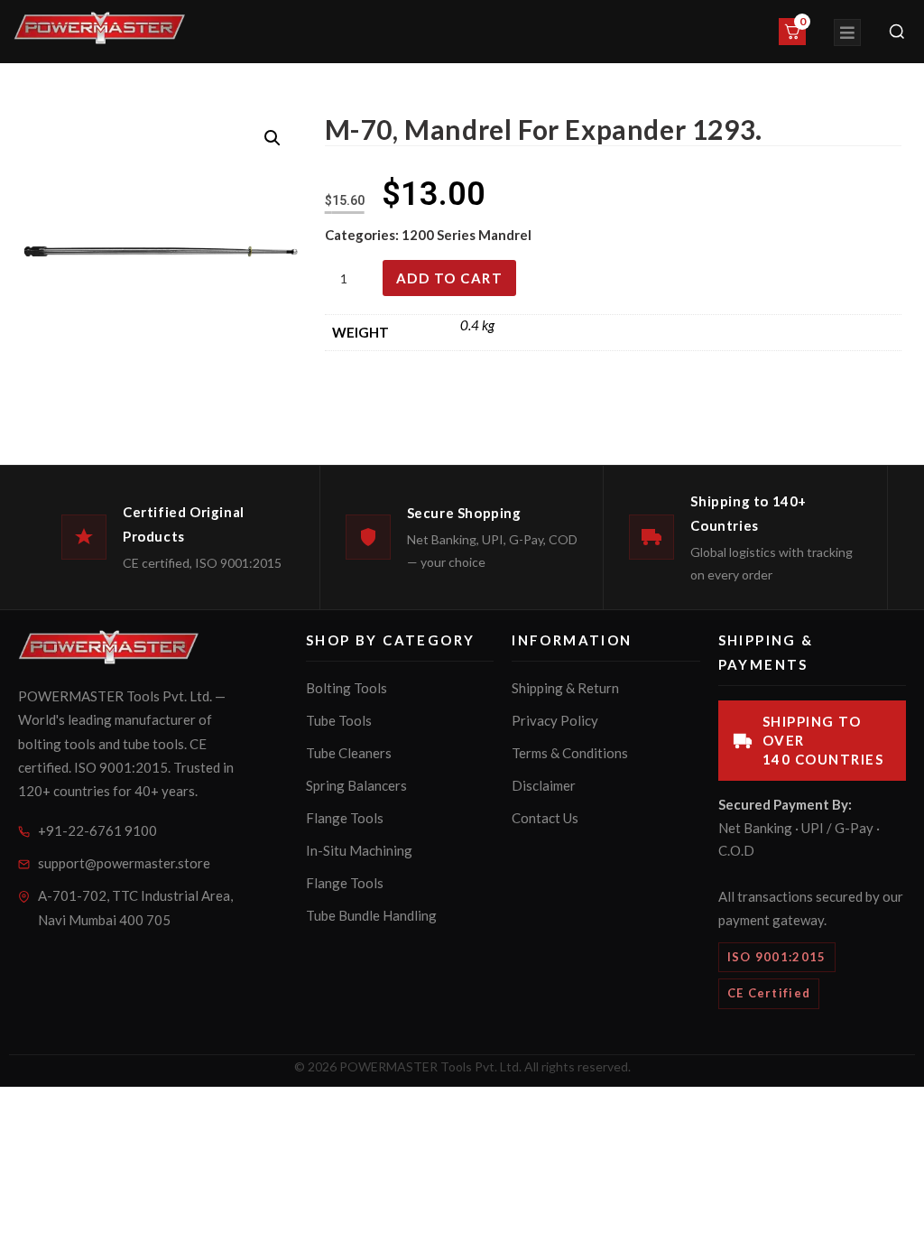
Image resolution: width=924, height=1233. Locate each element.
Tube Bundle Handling (371, 915)
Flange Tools (344, 818)
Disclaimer (544, 785)
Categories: (363, 235)
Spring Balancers (356, 785)
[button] (272, 138)
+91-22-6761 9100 (97, 830)
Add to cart (450, 278)
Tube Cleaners (349, 753)
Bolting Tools (346, 688)
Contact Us (545, 818)
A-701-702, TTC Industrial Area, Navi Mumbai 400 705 (135, 907)
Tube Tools (339, 720)
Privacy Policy (555, 720)
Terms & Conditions (570, 753)
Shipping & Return (565, 688)
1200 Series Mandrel (466, 235)
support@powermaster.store (124, 863)
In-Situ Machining (359, 850)
